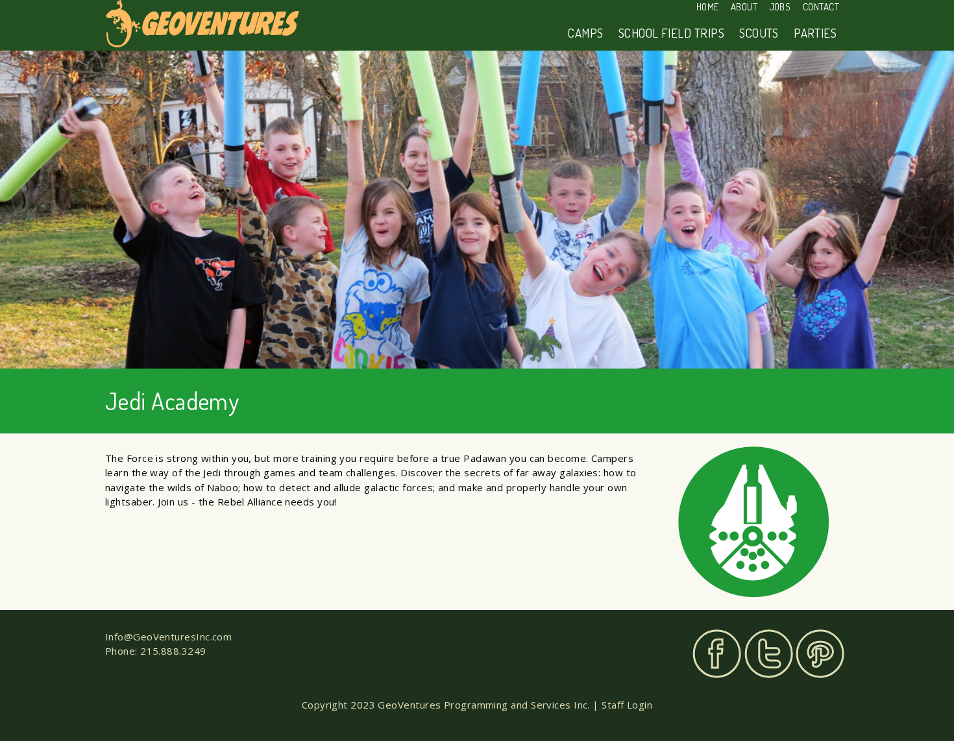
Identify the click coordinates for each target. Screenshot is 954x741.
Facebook (716, 653)
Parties (815, 32)
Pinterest (820, 653)
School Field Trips (671, 32)
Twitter (768, 653)
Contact (821, 7)
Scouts (759, 32)
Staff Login (627, 704)
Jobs (780, 7)
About (744, 7)
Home (707, 7)
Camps (585, 32)
